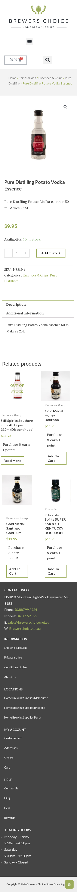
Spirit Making (27, 78)
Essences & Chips (50, 78)
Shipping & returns (15, 647)
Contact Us (11, 788)
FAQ (7, 798)
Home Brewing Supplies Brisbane (24, 707)
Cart (7, 767)
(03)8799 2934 (26, 609)
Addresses (11, 748)
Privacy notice (13, 657)
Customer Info (13, 738)
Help (7, 808)
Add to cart (51, 253)
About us (10, 677)
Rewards (9, 817)
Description (16, 304)
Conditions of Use (15, 667)
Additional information (25, 313)
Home (12, 78)
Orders (8, 757)
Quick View (17, 407)
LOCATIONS (13, 689)
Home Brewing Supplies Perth (22, 717)
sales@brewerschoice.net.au (28, 622)
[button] (29, 41)
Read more (12, 460)
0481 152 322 (27, 616)
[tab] (38, 304)
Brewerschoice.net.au (25, 628)
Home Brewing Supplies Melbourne (26, 698)
